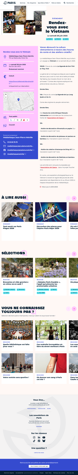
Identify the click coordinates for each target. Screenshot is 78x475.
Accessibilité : (27, 472)
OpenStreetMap (27, 110)
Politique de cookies (59, 472)
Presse (41, 472)
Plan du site (70, 472)
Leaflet (19, 110)
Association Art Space (55, 118)
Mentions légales (9, 472)
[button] (19, 99)
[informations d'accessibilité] (19, 120)
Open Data (48, 472)
